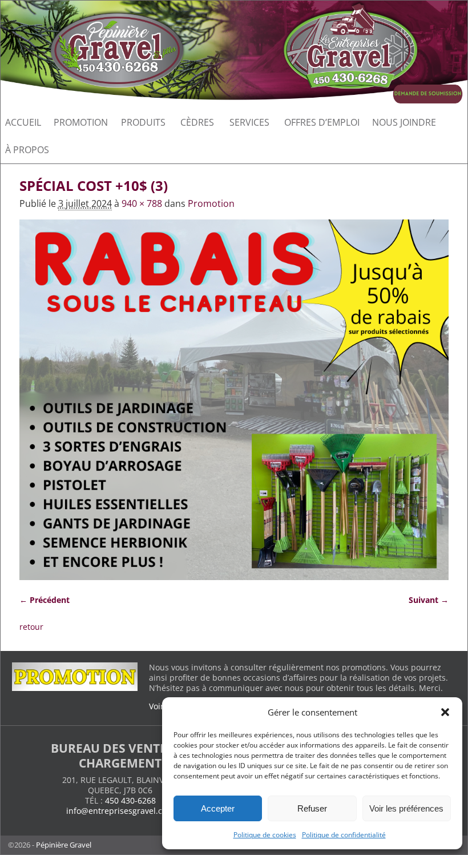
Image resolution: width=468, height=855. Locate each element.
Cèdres (197, 122)
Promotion (81, 122)
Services (249, 122)
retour (31, 626)
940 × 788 (142, 203)
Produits (143, 122)
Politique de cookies (264, 835)
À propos (27, 149)
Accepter (218, 808)
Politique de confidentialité (344, 835)
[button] (445, 712)
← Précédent (44, 599)
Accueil (23, 122)
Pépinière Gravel (63, 845)
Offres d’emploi (322, 122)
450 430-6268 (130, 800)
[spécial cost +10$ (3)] (234, 399)
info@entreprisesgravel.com (120, 810)
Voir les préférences (406, 808)
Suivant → (429, 599)
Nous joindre (404, 122)
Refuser (312, 808)
